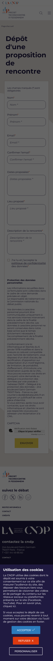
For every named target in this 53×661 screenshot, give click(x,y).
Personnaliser (26, 651)
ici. (14, 606)
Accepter (24, 630)
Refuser (24, 640)
